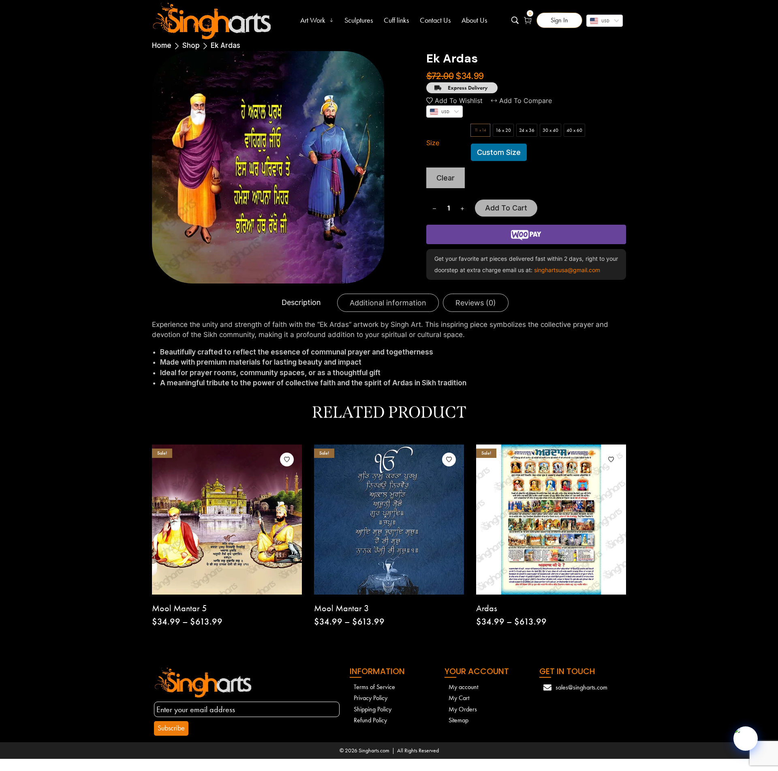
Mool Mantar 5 (179, 608)
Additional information (388, 303)
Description (301, 302)
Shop (191, 45)
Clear (445, 178)
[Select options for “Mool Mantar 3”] (412, 519)
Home (161, 45)
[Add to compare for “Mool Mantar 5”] (227, 519)
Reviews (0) (475, 303)
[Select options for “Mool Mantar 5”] (250, 519)
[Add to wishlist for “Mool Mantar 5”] (287, 459)
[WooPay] (526, 234)
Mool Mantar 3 (341, 608)
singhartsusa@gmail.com (566, 269)
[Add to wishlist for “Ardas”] (611, 459)
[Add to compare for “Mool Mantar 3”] (389, 519)
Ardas (486, 608)
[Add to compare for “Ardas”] (551, 519)
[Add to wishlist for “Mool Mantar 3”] (449, 459)
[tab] (301, 303)
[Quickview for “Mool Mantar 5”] (204, 519)
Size (432, 143)
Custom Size (499, 152)
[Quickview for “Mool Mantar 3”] (366, 519)
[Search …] (515, 20)
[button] (559, 20)
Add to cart (506, 208)
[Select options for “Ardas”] (574, 519)
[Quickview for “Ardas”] (528, 519)
